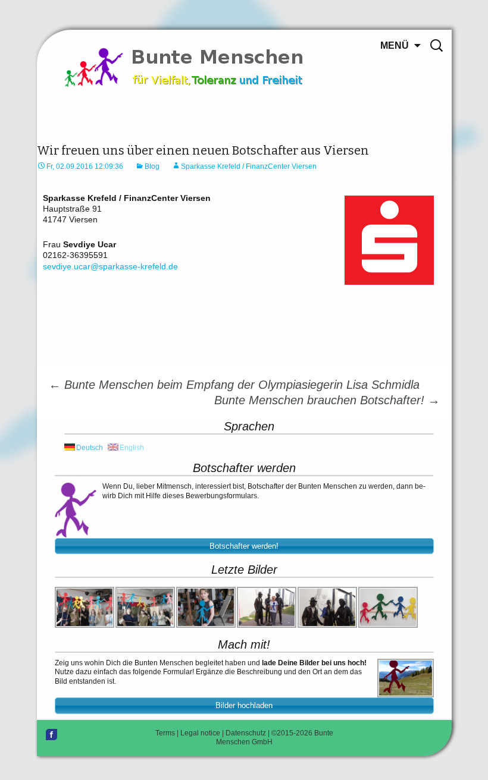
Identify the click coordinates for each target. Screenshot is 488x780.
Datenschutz (246, 733)
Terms (165, 733)
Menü (394, 45)
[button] (244, 546)
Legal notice (200, 733)
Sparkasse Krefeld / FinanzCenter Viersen (249, 166)
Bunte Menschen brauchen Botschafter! (327, 400)
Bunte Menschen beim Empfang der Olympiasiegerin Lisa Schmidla (234, 384)
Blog (152, 166)
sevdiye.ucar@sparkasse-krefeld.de (110, 266)
